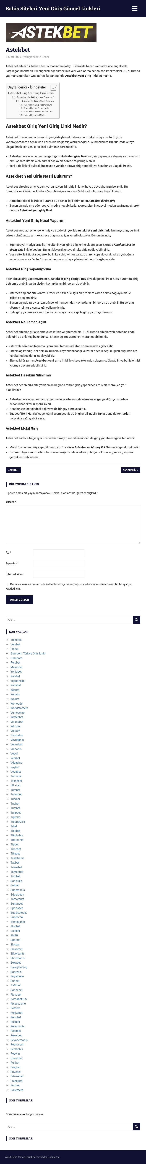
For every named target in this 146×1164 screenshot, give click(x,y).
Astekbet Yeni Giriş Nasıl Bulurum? (35, 97)
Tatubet (15, 876)
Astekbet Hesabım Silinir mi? (39, 112)
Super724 (17, 917)
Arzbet (14, 470)
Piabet (15, 649)
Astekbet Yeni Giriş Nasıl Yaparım (38, 101)
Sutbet (15, 885)
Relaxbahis (17, 1026)
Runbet (15, 981)
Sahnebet (16, 990)
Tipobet (15, 830)
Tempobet (17, 872)
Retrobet (16, 1017)
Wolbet (15, 699)
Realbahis (17, 1049)
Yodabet (16, 685)
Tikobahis (17, 835)
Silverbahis (17, 953)
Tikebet (15, 853)
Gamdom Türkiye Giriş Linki (28, 653)
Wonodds (16, 703)
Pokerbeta (17, 1090)
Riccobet (16, 994)
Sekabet (16, 962)
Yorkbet (15, 676)
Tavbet (15, 862)
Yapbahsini (18, 681)
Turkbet (15, 799)
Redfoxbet (17, 1044)
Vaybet (15, 767)
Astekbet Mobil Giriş (35, 115)
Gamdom (16, 658)
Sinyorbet (16, 949)
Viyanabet (17, 721)
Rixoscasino (18, 1003)
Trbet (14, 826)
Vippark (15, 730)
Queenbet (16, 1058)
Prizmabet (17, 1076)
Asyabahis (129, 470)
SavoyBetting (19, 967)
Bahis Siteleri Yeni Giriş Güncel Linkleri (53, 8)
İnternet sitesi (14, 574)
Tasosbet (16, 867)
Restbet (15, 1021)
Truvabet (16, 794)
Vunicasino (18, 712)
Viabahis (16, 749)
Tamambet (17, 899)
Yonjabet (16, 671)
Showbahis (18, 958)
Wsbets (15, 694)
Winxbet (16, 726)
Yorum (11, 501)
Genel (45, 57)
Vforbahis (17, 735)
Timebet (16, 849)
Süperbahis (18, 890)
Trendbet (16, 640)
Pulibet (15, 1062)
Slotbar (15, 944)
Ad (8, 552)
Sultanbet (17, 903)
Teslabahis (17, 858)
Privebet (16, 1072)
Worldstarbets (19, 708)
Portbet (15, 1085)
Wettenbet (17, 717)
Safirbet (15, 985)
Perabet (15, 662)
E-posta (11, 563)
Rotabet (15, 1008)
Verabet (15, 644)
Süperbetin (17, 894)
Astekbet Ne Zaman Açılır (37, 108)
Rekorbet (16, 1035)
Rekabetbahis (19, 1040)
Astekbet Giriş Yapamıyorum (39, 105)
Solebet (15, 931)
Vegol (14, 753)
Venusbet (16, 744)
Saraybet (16, 972)
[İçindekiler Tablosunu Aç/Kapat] (52, 88)
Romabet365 (19, 999)
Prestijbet (16, 1081)
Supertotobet (19, 912)
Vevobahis (17, 740)
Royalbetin (17, 976)
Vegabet (16, 771)
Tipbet (15, 844)
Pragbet (15, 1067)
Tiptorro (15, 817)
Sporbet (15, 940)
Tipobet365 (18, 821)
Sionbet (15, 926)
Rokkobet (16, 1012)
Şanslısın (16, 881)
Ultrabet (15, 785)
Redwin (15, 1053)
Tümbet (15, 790)
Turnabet (16, 776)
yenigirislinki (31, 57)
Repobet (16, 1031)
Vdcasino (16, 762)
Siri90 (14, 935)
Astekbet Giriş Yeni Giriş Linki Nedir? (32, 93)
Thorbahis (17, 840)
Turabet (15, 808)
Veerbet (15, 758)
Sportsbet (17, 908)
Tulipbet (16, 812)
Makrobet (16, 667)
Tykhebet (16, 781)
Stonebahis (18, 921)
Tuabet (15, 803)
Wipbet (15, 690)
